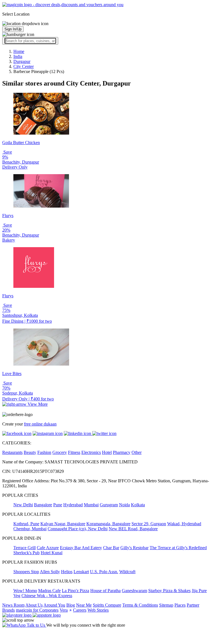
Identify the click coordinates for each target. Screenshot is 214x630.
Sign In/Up (12, 29)
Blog (70, 605)
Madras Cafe (49, 590)
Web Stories (98, 610)
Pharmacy (121, 452)
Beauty (30, 452)
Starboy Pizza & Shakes (169, 590)
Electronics (91, 452)
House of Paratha (105, 590)
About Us (34, 605)
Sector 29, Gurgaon (149, 523)
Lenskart (81, 571)
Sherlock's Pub (26, 552)
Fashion (44, 452)
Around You (54, 605)
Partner (193, 605)
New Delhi (23, 504)
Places (180, 605)
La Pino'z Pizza (75, 590)
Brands (8, 610)
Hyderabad (73, 504)
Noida (124, 504)
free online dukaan (40, 424)
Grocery (59, 452)
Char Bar (111, 547)
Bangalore (43, 504)
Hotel (107, 452)
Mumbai (91, 504)
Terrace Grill (24, 547)
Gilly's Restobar (134, 547)
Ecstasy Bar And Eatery (81, 547)
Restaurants (12, 452)
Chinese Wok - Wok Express (46, 595)
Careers (79, 610)
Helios (66, 571)
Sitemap (166, 605)
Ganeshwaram (134, 590)
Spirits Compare (107, 605)
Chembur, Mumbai (30, 528)
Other (137, 452)
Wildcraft (127, 571)
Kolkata (138, 504)
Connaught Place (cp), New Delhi (78, 528)
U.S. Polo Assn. (104, 571)
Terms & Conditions (140, 605)
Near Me (84, 605)
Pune (57, 504)
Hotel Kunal (51, 552)
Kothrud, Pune (26, 523)
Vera (64, 610)
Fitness (74, 452)
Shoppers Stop (26, 571)
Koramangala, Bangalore (108, 523)
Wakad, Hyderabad (184, 523)
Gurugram (109, 504)
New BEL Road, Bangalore (133, 528)
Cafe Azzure (48, 547)
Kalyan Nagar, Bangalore (62, 523)
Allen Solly (50, 571)
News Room (13, 605)
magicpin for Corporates (37, 610)
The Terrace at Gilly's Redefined (178, 547)
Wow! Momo (25, 590)
